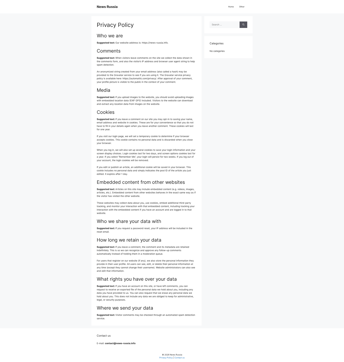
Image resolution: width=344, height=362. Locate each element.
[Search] (243, 24)
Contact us (179, 357)
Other (242, 6)
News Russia (107, 7)
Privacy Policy (166, 357)
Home (231, 6)
